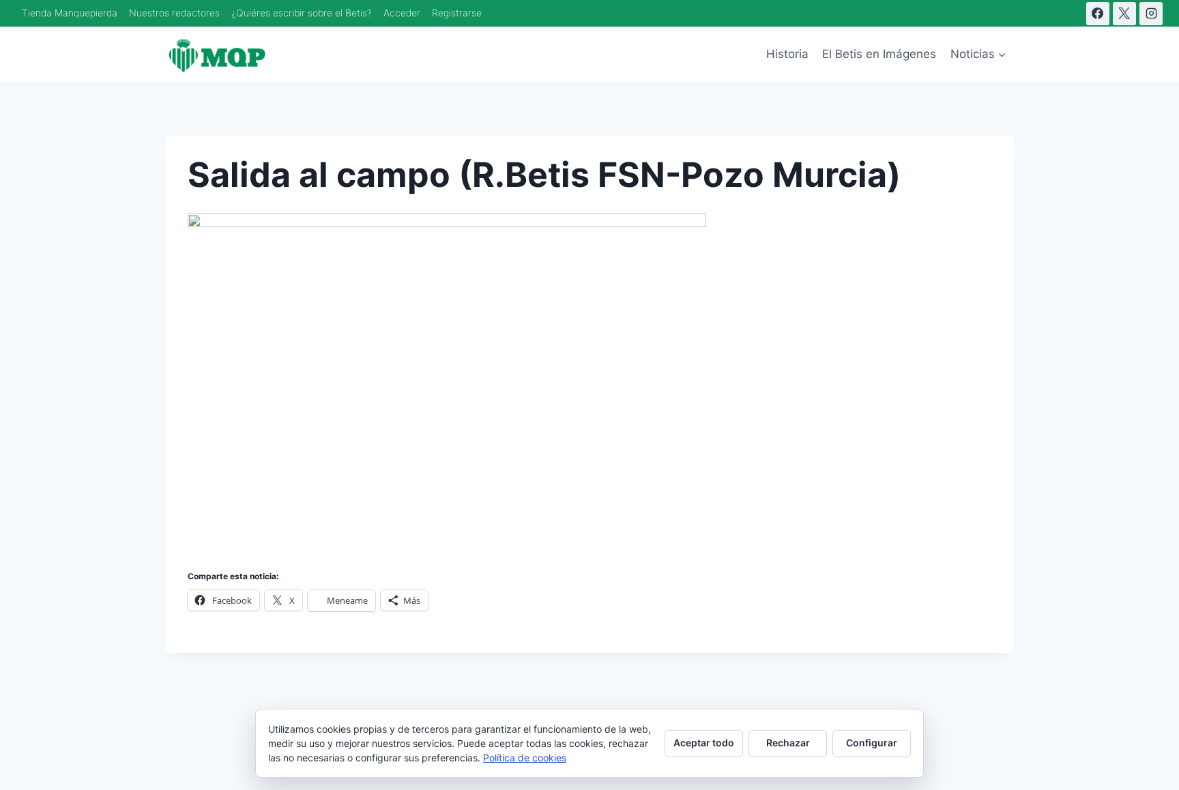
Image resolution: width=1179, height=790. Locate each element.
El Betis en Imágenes (879, 54)
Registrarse (457, 12)
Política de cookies (524, 757)
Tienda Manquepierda (69, 12)
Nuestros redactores (174, 12)
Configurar (871, 742)
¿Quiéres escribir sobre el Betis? (301, 12)
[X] (1124, 13)
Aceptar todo (703, 742)
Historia (787, 54)
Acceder (401, 12)
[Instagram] (1151, 13)
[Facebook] (1097, 13)
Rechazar (788, 742)
